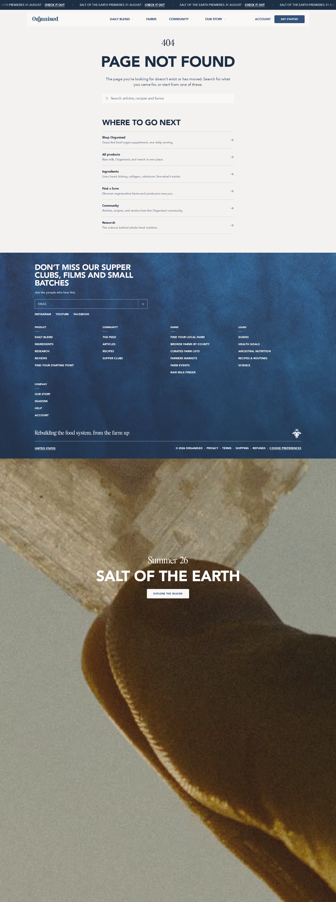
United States (45, 448)
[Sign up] (143, 304)
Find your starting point (54, 365)
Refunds (259, 448)
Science (244, 365)
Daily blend (120, 19)
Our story (213, 19)
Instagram (43, 314)
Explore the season (168, 593)
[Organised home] (45, 19)
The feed (109, 337)
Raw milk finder (183, 372)
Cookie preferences (285, 448)
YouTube (62, 314)
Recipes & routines (253, 358)
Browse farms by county (189, 344)
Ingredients (44, 344)
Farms (151, 19)
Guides (243, 337)
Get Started (289, 19)
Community (179, 19)
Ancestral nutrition (254, 351)
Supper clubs (113, 358)
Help (38, 408)
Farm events (180, 365)
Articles (109, 344)
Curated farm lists (185, 351)
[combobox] (171, 98)
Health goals (249, 344)
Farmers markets (183, 358)
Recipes (108, 351)
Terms (226, 448)
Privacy (212, 448)
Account (262, 19)
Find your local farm (187, 337)
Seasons (41, 401)
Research (42, 351)
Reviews (41, 358)
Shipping (242, 448)
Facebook (81, 314)
